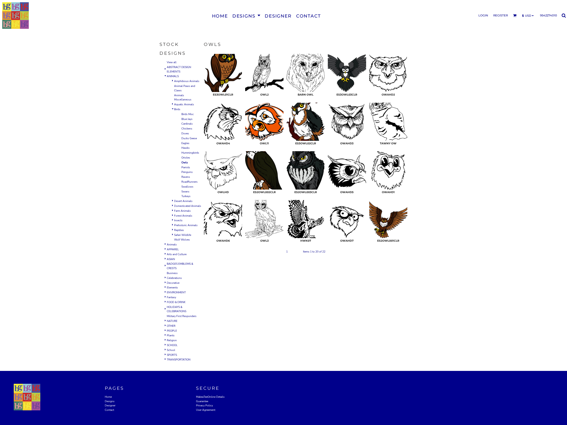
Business (172, 273)
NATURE (172, 321)
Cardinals (187, 123)
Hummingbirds (190, 153)
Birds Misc (187, 114)
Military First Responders (181, 316)
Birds (177, 109)
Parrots (185, 167)
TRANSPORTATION (178, 359)
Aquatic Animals (184, 104)
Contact (109, 410)
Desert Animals (183, 201)
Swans (185, 191)
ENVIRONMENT (176, 292)
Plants (171, 335)
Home (108, 397)
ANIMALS (173, 76)
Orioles (185, 157)
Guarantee (202, 401)
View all (172, 62)
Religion (172, 340)
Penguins (187, 172)
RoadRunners (189, 182)
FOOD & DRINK (176, 302)
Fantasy (171, 297)
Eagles (185, 143)
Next (297, 251)
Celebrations (174, 278)
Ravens (185, 177)
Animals (172, 244)
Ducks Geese (189, 138)
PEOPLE (172, 331)
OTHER (171, 326)
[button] (246, 15)
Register (500, 15)
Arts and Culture (176, 254)
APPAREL (173, 249)
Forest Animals (183, 215)
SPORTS (172, 355)
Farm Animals (182, 211)
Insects (178, 220)
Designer (110, 405)
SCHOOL (172, 345)
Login (483, 15)
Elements (172, 287)
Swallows (187, 186)
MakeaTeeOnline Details (210, 397)
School (171, 350)
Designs (110, 401)
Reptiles (179, 230)
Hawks (185, 148)
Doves (185, 133)
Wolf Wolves (182, 239)
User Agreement (205, 410)
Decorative (173, 283)
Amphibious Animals (186, 81)
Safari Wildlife (182, 235)
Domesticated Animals (187, 206)
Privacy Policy (204, 405)
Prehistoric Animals (186, 225)
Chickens (186, 128)
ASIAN (171, 259)
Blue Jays (186, 119)
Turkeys (185, 196)
